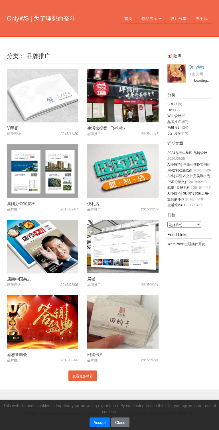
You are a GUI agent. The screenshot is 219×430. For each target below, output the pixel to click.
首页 (128, 18)
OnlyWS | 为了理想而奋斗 (41, 18)
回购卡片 (95, 354)
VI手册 (13, 128)
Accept (100, 422)
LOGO (172, 103)
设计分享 (178, 18)
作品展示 (150, 18)
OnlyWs (196, 67)
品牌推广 (174, 121)
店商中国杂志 (19, 279)
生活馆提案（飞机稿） (107, 128)
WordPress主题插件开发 (186, 243)
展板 (91, 279)
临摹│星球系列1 (179, 187)
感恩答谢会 (17, 354)
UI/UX (172, 109)
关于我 (202, 18)
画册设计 (174, 127)
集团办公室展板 (21, 203)
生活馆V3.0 (176, 204)
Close (120, 422)
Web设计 (174, 115)
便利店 (93, 203)
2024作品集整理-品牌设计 (187, 152)
